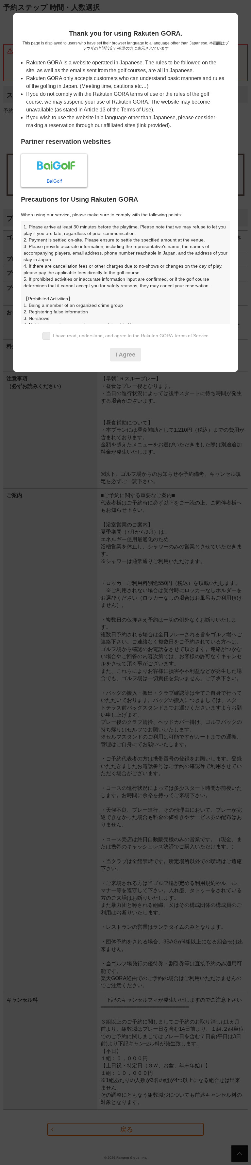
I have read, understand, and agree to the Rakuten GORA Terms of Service (131, 335)
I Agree (125, 354)
